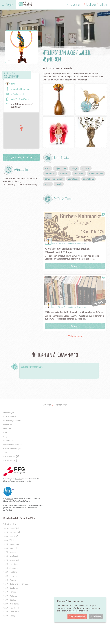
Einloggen (103, 5)
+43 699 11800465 (20, 99)
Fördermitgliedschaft (12, 420)
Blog (5, 436)
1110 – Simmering (11, 568)
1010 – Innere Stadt (11, 528)
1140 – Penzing (9, 580)
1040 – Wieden (9, 540)
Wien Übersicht (9, 524)
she (7, 424)
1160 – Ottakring (10, 588)
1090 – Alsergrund (11, 560)
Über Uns (7, 428)
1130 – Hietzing (9, 576)
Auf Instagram (9, 456)
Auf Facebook (9, 460)
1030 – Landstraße (11, 536)
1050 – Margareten (11, 544)
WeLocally (18, 479)
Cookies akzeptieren (77, 617)
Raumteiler (9, 499)
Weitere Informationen (77, 610)
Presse (6, 432)
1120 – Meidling (10, 572)
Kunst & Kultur (61, 158)
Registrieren (91, 5)
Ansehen (75, 265)
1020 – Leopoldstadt (11, 532)
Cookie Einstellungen (12, 448)
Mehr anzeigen (75, 336)
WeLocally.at (8, 412)
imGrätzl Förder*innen (55, 404)
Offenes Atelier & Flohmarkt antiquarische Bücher (74, 312)
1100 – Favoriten (10, 564)
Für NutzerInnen (73, 5)
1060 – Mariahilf (10, 548)
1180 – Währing (10, 596)
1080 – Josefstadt (10, 556)
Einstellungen (96, 617)
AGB (5, 452)
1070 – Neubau (9, 552)
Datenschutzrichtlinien (13, 444)
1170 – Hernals (9, 592)
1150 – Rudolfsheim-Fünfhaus (16, 584)
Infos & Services (9, 416)
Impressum (8, 440)
